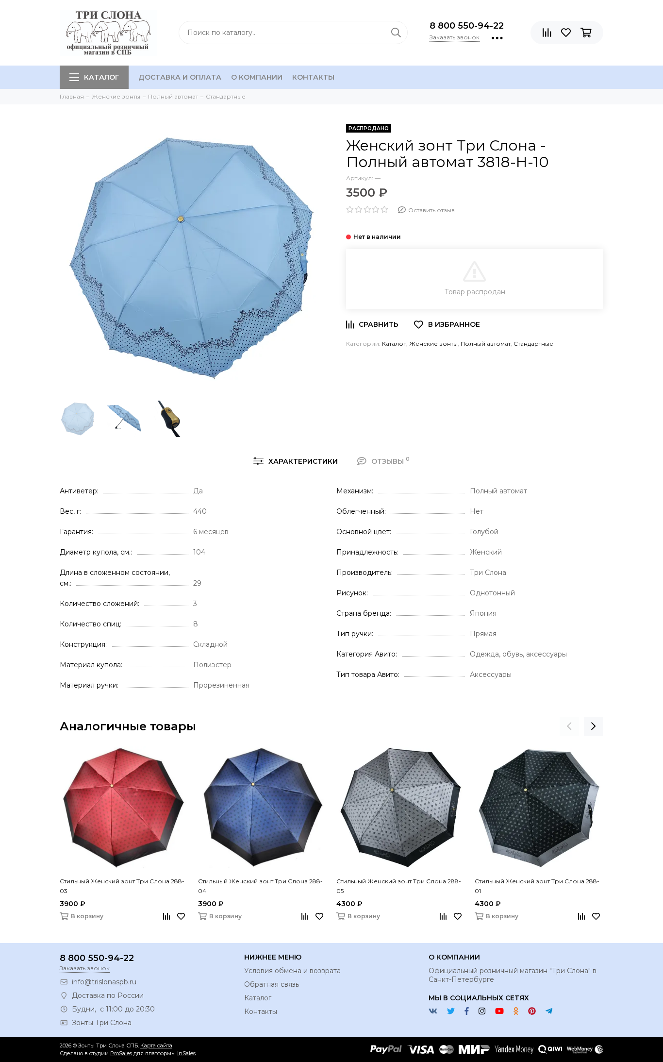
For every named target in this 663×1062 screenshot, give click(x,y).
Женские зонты (433, 343)
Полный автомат (486, 343)
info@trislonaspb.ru (104, 982)
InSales (186, 1053)
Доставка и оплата (179, 77)
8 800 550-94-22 (467, 25)
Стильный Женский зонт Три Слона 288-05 (398, 885)
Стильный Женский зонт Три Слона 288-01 (537, 885)
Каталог (101, 77)
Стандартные (533, 343)
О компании (256, 77)
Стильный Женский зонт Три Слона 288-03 (122, 885)
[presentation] (569, 726)
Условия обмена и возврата (292, 970)
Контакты (313, 77)
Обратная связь (271, 984)
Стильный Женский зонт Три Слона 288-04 (260, 885)
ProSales (121, 1053)
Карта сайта (156, 1045)
